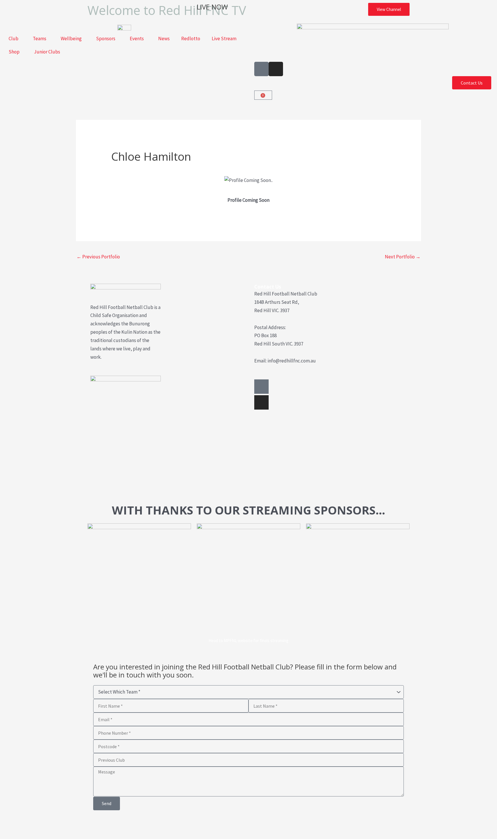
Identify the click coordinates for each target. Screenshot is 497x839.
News (164, 38)
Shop (14, 52)
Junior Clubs (47, 52)
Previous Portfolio (98, 257)
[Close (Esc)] (63, 824)
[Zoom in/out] (8, 824)
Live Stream (224, 38)
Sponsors (105, 38)
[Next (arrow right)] (26, 834)
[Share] (44, 824)
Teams (39, 38)
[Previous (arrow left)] (8, 834)
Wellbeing (71, 38)
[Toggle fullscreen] (26, 824)
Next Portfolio (402, 257)
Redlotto (190, 38)
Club (13, 38)
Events (137, 38)
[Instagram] (261, 402)
